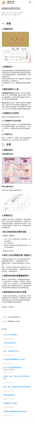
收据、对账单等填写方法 (11, 351)
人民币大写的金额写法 (10, 334)
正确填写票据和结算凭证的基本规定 (14, 411)
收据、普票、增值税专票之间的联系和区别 (17, 387)
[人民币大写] (8, 2)
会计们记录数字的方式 (13, 317)
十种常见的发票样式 (9, 343)
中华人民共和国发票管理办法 (12, 367)
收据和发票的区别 (9, 395)
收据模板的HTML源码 (13, 321)
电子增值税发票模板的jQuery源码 (14, 359)
